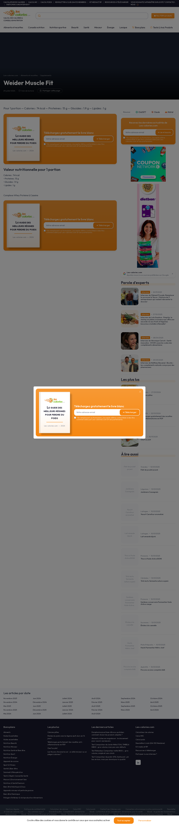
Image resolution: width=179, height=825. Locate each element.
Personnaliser (144, 820)
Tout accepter (123, 820)
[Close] (140, 392)
